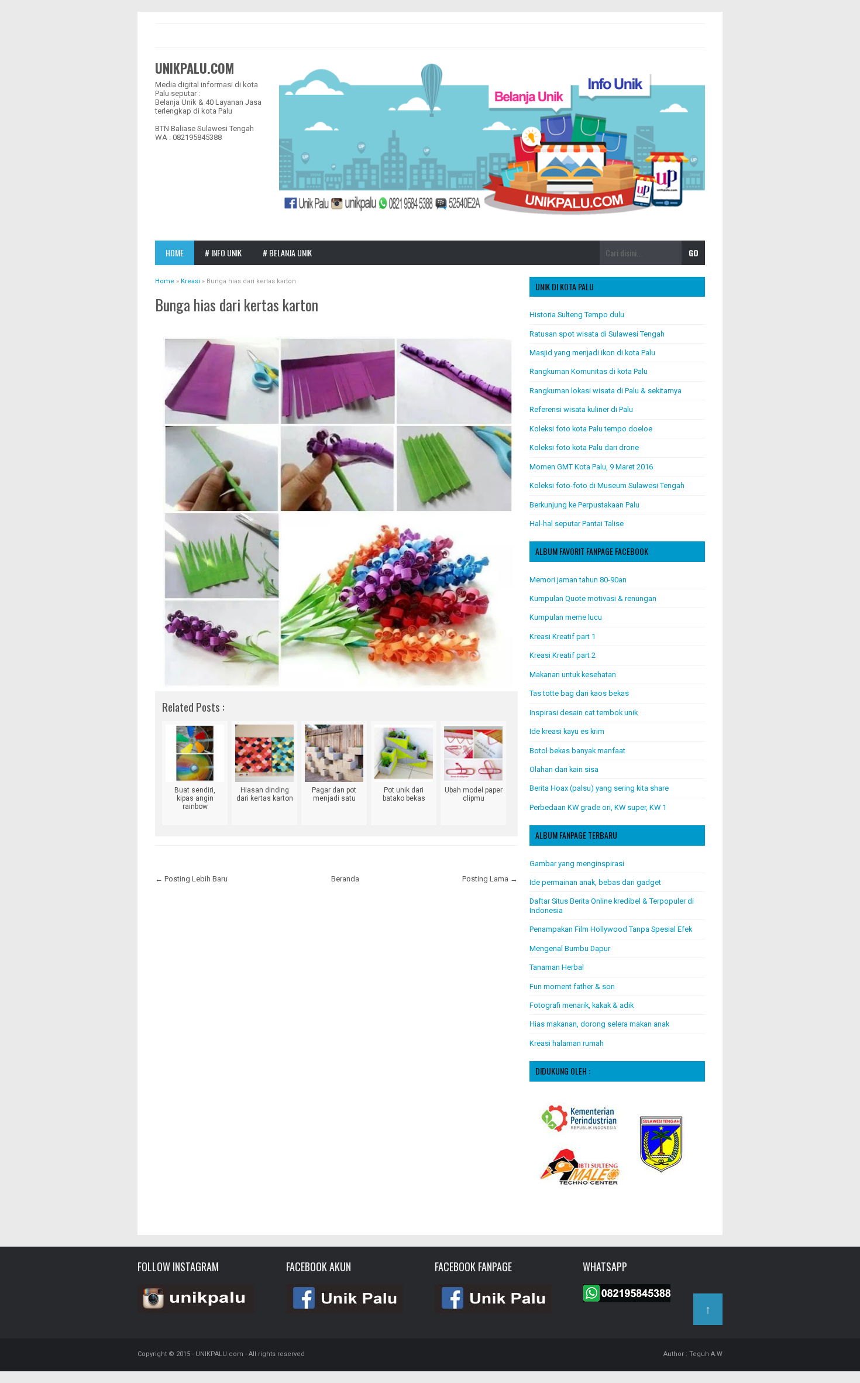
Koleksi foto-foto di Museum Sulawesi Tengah (606, 485)
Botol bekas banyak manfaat (577, 750)
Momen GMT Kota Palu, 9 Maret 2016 (591, 466)
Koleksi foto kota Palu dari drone (584, 447)
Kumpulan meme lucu (565, 617)
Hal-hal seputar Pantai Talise (576, 523)
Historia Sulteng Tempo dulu (576, 314)
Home (175, 252)
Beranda (345, 878)
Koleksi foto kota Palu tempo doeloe (590, 428)
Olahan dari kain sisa (563, 769)
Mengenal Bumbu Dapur (569, 948)
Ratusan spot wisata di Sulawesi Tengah (597, 334)
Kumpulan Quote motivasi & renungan (592, 598)
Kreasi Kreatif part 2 (562, 655)
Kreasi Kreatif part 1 (562, 636)
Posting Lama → (490, 878)
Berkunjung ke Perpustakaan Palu (584, 504)
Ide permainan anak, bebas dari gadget (595, 882)
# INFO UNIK (223, 252)
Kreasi (171, 323)
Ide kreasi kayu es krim (566, 731)
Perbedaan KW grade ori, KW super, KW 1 (597, 807)
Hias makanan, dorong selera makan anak (599, 1024)
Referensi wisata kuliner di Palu (581, 409)
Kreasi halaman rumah (566, 1043)
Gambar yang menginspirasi (576, 863)
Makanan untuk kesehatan (572, 674)
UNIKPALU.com (194, 68)
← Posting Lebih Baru (191, 878)
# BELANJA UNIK (287, 252)
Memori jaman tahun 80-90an (578, 579)
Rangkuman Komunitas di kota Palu (588, 371)
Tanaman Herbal (556, 967)
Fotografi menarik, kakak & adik (581, 1005)
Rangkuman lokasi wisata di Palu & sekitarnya (605, 390)
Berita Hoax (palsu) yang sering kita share (599, 788)
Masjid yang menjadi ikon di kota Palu (592, 352)
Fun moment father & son (572, 986)
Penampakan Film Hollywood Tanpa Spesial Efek (610, 929)
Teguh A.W (706, 1354)
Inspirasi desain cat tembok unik (583, 712)
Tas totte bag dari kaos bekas (579, 693)
